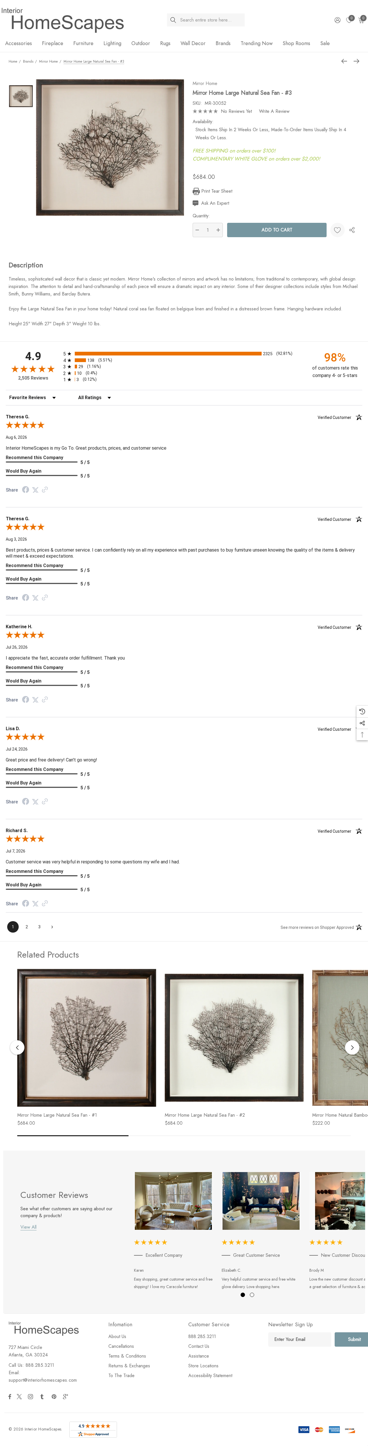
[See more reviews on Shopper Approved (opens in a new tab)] (45, 490)
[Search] (173, 19)
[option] (173, 1232)
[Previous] (345, 61)
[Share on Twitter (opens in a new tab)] (35, 490)
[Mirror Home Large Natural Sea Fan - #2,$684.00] (234, 1037)
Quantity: (201, 215)
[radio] (184, 353)
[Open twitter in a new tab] (20, 1397)
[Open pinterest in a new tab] (54, 1397)
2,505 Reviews (33, 378)
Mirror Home (205, 83)
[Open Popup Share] (352, 230)
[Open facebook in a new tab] (9, 1397)
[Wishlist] (337, 230)
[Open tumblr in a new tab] (43, 1397)
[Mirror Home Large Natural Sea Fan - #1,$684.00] (86, 1037)
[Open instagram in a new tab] (31, 1397)
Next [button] (352, 1047)
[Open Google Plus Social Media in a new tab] (67, 1397)
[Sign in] (337, 20)
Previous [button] (17, 1047)
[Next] (355, 61)
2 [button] (252, 1295)
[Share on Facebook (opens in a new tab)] (25, 490)
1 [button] (243, 1295)
